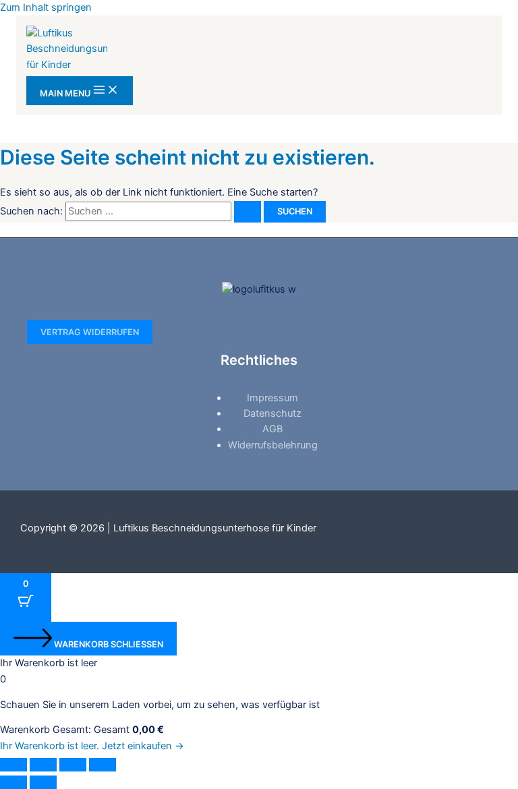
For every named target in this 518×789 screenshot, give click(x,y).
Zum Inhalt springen (46, 7)
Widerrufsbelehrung (273, 445)
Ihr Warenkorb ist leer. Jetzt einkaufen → (92, 746)
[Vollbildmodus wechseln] (43, 764)
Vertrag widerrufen (89, 332)
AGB (272, 429)
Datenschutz (272, 413)
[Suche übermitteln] (247, 212)
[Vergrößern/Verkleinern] (13, 764)
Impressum (272, 398)
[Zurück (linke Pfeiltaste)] (13, 782)
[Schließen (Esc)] (102, 764)
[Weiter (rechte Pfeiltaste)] (43, 782)
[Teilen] (72, 764)
